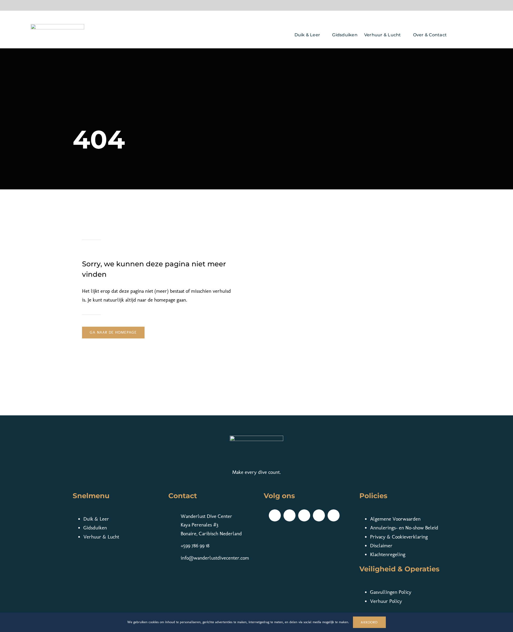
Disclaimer (381, 546)
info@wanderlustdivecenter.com (215, 558)
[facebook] (275, 515)
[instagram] (304, 515)
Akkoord (369, 622)
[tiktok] (289, 515)
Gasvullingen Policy (390, 592)
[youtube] (319, 515)
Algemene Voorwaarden (395, 519)
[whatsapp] (334, 515)
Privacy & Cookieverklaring (399, 537)
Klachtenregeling (387, 554)
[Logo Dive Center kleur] (57, 27)
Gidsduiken (95, 528)
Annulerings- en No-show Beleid (404, 528)
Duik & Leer (96, 519)
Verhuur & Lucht (101, 537)
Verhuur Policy (386, 601)
